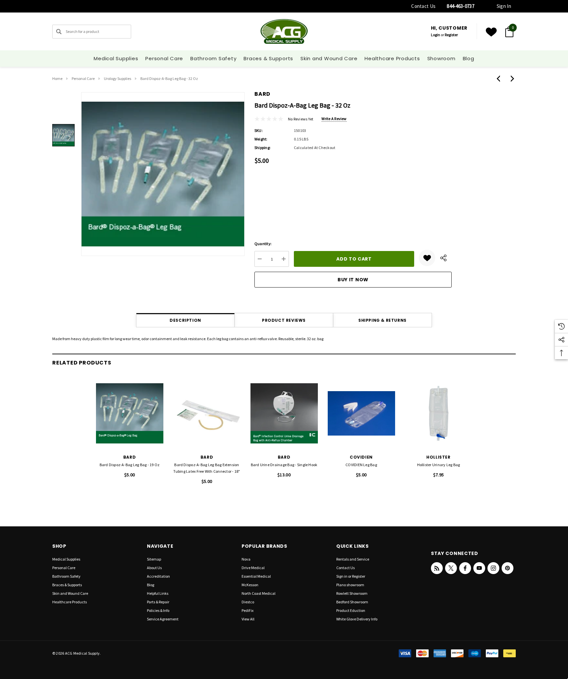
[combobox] (91, 31)
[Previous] (500, 78)
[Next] (511, 78)
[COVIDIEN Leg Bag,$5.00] (361, 413)
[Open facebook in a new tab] (465, 568)
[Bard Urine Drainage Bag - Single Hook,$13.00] (284, 413)
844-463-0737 (460, 6)
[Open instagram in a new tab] (493, 568)
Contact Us (423, 6)
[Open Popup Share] (443, 258)
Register (451, 34)
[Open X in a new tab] (451, 568)
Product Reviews (284, 320)
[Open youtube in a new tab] (479, 568)
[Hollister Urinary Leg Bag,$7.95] (438, 413)
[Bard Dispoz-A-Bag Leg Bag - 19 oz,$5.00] (129, 413)
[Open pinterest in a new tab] (507, 568)
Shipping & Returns (382, 320)
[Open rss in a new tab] (437, 568)
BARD (262, 94)
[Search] (58, 31)
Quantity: (263, 243)
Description (185, 320)
